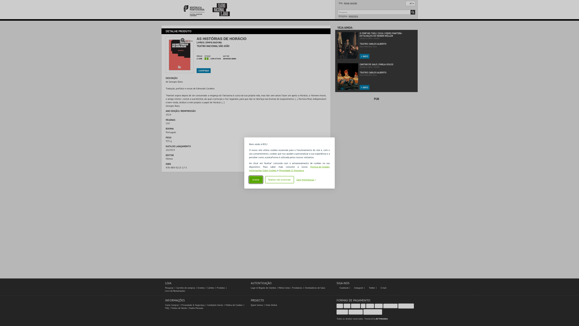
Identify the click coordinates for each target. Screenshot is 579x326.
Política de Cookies (319, 166)
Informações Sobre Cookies (263, 170)
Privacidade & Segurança (291, 170)
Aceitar (255, 179)
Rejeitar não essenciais (279, 179)
